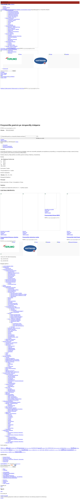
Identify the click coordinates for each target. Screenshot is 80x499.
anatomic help (13, 448)
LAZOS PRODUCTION (8, 266)
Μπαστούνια (8, 412)
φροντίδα (18, 452)
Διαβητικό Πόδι (11, 395)
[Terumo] (12, 64)
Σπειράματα (10, 277)
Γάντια (4, 285)
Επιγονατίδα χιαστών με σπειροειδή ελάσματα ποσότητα (13, 136)
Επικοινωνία (5, 461)
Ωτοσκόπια (10, 351)
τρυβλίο (10, 452)
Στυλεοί (9, 332)
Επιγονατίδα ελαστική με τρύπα (31, 237)
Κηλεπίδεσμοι (11, 421)
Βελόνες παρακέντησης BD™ (16, 316)
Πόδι (9, 426)
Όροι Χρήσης (5, 460)
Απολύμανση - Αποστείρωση (11, 342)
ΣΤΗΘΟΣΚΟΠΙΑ (11, 349)
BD (17, 448)
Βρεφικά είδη (8, 268)
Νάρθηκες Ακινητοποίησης (22, 9)
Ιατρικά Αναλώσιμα (7, 286)
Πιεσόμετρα (8, 355)
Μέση (9, 423)
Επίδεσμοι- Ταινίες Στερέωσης (14, 328)
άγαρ (55, 448)
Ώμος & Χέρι (10, 428)
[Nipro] (20, 54)
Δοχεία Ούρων (8, 367)
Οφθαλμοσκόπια (11, 348)
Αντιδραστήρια (11, 288)
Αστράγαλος (10, 416)
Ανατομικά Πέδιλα (12, 437)
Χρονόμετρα (10, 350)
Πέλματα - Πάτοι (9, 442)
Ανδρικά (7, 431)
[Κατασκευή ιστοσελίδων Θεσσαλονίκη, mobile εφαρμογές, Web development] (17, 463)
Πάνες (9, 362)
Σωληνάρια (10, 302)
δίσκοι (10, 450)
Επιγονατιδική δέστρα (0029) (52, 215)
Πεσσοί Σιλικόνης (11, 275)
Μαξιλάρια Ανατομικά (10, 370)
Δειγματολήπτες (11, 271)
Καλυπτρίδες (10, 297)
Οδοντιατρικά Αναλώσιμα (11, 280)
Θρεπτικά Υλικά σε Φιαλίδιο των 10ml (18, 295)
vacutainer (43, 448)
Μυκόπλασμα (13, 296)
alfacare (8, 448)
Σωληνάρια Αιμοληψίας (12, 303)
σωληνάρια (2, 452)
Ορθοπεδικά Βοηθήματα (12, 9)
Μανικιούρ (8, 393)
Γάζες (11, 322)
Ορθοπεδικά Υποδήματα (8, 430)
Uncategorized (6, 267)
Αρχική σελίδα (3, 9)
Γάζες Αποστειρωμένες (17, 324)
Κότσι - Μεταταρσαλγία (13, 397)
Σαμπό (9, 433)
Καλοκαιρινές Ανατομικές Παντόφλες (15, 432)
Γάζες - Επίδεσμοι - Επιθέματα (14, 319)
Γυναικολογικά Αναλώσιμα (11, 270)
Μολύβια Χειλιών (11, 390)
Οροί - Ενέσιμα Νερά (12, 330)
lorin (39, 448)
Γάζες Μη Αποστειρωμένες (18, 325)
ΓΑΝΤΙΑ (46, 448)
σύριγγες (6, 452)
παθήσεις (64, 450)
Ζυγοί (7, 353)
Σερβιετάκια (10, 364)
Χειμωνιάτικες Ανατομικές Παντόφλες (15, 434)
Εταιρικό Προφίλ (6, 457)
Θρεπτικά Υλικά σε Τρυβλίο (16, 293)
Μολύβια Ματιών (11, 389)
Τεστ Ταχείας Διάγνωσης (13, 304)
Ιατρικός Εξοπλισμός (7, 341)
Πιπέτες (9, 298)
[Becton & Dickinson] (72, 242)
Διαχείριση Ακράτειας (10, 361)
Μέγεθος (2, 130)
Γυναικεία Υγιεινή (11, 377)
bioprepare (21, 448)
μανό (41, 450)
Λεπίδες (9, 283)
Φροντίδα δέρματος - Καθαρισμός (12, 371)
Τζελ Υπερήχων (11, 334)
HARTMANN (34, 448)
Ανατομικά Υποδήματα (12, 438)
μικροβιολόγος (52, 449)
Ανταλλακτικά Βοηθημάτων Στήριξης (13, 402)
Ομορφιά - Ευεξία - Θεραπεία (9, 373)
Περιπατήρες (8, 429)
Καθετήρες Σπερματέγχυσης (13, 272)
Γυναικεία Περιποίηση (12, 49)
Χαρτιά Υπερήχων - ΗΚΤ (13, 337)
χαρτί (23, 452)
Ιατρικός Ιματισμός (12, 329)
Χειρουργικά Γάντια (12, 284)
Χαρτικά (9, 338)
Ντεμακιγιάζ (10, 378)
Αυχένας (9, 417)
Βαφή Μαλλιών (11, 386)
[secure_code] (12, 465)
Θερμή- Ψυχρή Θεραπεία (11, 368)
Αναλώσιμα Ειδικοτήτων (8, 269)
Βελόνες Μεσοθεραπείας (15, 315)
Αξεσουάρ (12, 308)
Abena (2, 448)
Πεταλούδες (10, 331)
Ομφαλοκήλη (10, 424)
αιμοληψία (58, 448)
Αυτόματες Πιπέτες (9, 343)
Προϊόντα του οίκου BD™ (15, 317)
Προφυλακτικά (11, 276)
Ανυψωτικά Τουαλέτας (10, 358)
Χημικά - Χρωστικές (10, 340)
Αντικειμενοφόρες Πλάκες (13, 289)
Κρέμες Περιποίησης (10, 392)
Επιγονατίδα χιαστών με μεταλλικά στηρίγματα (10, 48)
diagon (27, 448)
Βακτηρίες (10, 404)
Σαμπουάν (10, 381)
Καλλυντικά (8, 387)
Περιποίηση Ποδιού (10, 394)
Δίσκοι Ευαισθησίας (12, 290)
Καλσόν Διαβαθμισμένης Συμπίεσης (15, 408)
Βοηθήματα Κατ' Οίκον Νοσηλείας (12, 360)
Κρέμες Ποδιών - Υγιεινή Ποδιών (15, 398)
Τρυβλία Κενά (11, 305)
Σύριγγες (10, 333)
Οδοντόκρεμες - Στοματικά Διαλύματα (15, 380)
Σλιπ (9, 365)
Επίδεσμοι (12, 326)
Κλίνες (7, 369)
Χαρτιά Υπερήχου (11, 278)
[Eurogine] (66, 54)
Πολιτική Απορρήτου (7, 458)
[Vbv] (15, 465)
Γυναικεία (7, 435)
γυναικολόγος (5, 449)
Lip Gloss (10, 388)
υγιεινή (13, 452)
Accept (1, 497)
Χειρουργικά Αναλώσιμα (11, 281)
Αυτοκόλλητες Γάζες (17, 323)
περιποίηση (70, 450)
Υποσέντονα (10, 366)
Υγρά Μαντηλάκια (11, 383)
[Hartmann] (41, 67)
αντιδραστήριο (63, 448)
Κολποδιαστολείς (11, 274)
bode (25, 448)
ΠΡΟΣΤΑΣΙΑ (51, 448)
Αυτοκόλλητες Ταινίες (14, 321)
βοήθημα (73, 448)
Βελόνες (9, 313)
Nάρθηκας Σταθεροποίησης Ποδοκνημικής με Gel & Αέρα (12, 88)
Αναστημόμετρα (11, 346)
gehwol (30, 448)
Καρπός (9, 420)
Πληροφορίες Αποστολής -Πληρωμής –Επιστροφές (13, 459)
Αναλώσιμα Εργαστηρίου (11, 287)
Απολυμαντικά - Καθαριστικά (14, 307)
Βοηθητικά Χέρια (11, 405)
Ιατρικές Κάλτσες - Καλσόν (11, 407)
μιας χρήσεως (45, 450)
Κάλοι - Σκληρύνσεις (12, 396)
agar (5, 448)
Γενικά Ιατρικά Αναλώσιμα (11, 306)
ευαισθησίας (24, 450)
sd (41, 448)
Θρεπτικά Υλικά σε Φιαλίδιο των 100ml (18, 294)
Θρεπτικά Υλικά (11, 292)
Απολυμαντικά (13, 310)
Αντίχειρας (10, 415)
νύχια (59, 450)
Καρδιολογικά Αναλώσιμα (11, 279)
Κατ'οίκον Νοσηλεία (7, 356)
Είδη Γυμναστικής (9, 406)
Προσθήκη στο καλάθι (40, 138)
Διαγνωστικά (8, 344)
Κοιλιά (9, 422)
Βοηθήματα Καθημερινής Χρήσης (12, 359)
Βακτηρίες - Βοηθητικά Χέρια (11, 403)
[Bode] (58, 242)
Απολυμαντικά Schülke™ (18, 311)
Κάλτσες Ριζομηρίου (12, 411)
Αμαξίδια (7, 357)
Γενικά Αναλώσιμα (9, 374)
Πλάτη (9, 425)
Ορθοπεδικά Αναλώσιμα (10, 339)
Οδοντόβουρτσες (11, 379)
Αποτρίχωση (10, 385)
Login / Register (6, 483)
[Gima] (50, 54)
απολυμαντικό (69, 448)
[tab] (41, 145)
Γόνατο (29, 9)
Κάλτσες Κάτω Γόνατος (12, 410)
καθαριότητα (34, 449)
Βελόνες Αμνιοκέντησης (15, 314)
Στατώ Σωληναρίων (12, 301)
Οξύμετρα (10, 347)
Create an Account (4, 495)
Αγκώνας (10, 414)
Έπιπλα (7, 352)
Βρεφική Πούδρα (11, 376)
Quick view (2, 232)
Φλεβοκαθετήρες (11, 335)
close (1, 486)
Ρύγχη (9, 299)
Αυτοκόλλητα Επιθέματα (15, 320)
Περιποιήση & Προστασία (13, 399)
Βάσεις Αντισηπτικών (14, 312)
